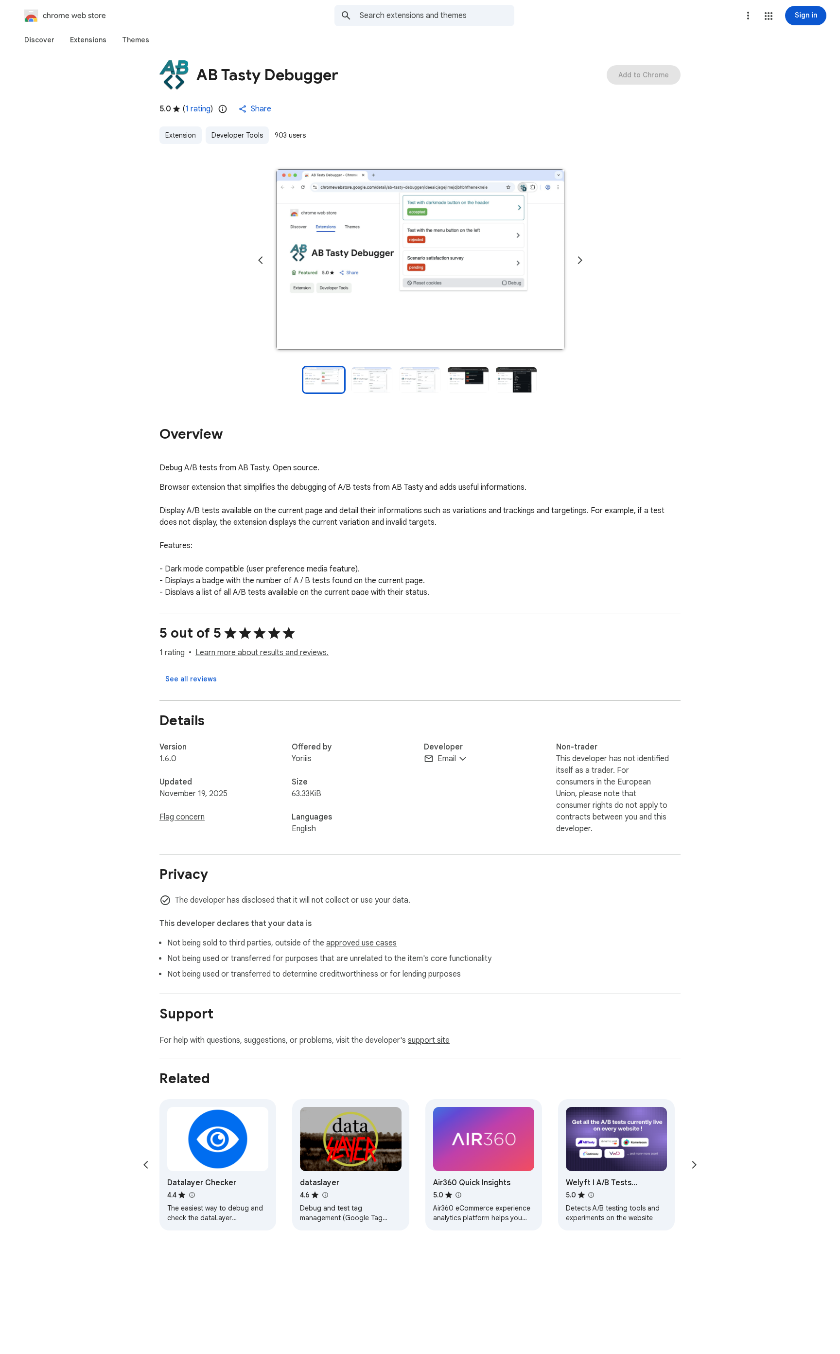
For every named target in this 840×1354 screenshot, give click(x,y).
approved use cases (361, 943)
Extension (180, 135)
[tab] (39, 40)
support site (429, 1040)
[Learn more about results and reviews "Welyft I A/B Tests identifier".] (591, 1195)
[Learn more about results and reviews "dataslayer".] (324, 1195)
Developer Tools (237, 135)
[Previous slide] (260, 260)
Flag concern (182, 817)
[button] (768, 16)
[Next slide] (580, 260)
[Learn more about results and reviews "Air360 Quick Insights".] (458, 1195)
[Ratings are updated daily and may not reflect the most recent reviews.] (222, 109)
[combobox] (437, 15)
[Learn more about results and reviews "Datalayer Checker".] (191, 1195)
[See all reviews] (191, 679)
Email (447, 759)
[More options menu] (748, 15)
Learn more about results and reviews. (262, 653)
